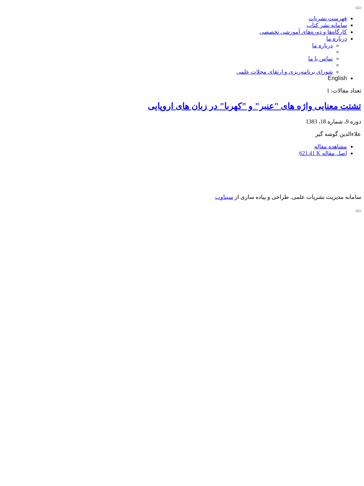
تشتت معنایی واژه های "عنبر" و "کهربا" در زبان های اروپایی (254, 106)
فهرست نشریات (328, 18)
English (337, 78)
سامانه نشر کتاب (327, 25)
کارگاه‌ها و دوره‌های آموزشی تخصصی (303, 32)
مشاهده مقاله (330, 146)
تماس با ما (320, 59)
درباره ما (336, 39)
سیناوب (224, 197)
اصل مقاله (323, 153)
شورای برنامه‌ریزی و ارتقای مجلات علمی (284, 72)
